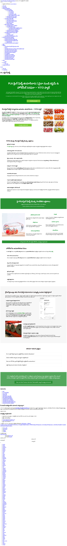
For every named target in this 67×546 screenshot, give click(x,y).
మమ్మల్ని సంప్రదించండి (6, 64)
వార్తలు (4, 60)
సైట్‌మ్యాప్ (29, 423)
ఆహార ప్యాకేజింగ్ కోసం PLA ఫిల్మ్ (14, 15)
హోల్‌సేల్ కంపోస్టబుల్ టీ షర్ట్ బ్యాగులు (36, 424)
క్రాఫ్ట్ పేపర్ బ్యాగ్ (9, 41)
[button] (33, 101)
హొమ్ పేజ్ (4, 68)
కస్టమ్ (3, 44)
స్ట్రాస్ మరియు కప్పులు (10, 19)
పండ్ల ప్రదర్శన (5, 7)
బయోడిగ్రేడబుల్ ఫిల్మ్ (8, 9)
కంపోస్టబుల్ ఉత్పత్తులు (6, 8)
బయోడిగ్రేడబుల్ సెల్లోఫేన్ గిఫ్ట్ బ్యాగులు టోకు (12, 46)
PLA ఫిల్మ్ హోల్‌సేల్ (10, 10)
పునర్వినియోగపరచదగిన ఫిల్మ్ (9, 38)
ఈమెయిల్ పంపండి (3, 434)
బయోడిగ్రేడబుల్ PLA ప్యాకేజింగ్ (12, 25)
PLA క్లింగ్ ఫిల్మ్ (11, 12)
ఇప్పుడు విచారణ (3, 411)
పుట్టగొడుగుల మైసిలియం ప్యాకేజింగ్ (12, 31)
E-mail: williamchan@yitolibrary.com (9, 419)
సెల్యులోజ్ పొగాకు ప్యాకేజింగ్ (9, 54)
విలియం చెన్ (11, 435)
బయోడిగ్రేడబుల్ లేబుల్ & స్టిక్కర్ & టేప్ (11, 32)
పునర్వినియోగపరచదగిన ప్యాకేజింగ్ (8, 37)
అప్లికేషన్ (4, 45)
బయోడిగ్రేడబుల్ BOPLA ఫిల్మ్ (11, 16)
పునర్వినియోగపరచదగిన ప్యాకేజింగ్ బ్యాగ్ (11, 40)
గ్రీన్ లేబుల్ (8, 33)
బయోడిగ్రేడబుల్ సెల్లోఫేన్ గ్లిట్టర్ (9, 59)
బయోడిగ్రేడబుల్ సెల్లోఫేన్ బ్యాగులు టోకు (9, 401)
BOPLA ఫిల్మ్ (5, 393)
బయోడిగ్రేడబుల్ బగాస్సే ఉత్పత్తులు (12, 30)
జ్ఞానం (5, 61)
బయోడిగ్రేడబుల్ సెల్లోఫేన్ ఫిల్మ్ (11, 17)
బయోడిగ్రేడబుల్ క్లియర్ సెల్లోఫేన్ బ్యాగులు (15, 27)
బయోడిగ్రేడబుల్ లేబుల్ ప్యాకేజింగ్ (10, 52)
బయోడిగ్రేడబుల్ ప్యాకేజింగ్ (57, 424)
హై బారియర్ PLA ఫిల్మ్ (12, 14)
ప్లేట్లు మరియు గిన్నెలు (10, 22)
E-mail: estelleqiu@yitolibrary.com (8, 420)
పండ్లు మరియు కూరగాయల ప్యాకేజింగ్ (11, 51)
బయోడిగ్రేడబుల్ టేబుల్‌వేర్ (9, 18)
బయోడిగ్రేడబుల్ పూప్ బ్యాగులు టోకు (11, 49)
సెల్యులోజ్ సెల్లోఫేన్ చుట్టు (11, 26)
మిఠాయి (6, 47)
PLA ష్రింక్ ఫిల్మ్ (11, 11)
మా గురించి (4, 62)
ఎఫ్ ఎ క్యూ (6, 63)
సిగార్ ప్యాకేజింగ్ (7, 53)
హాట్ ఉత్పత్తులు (24, 423)
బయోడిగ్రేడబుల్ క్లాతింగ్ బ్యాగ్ (9, 56)
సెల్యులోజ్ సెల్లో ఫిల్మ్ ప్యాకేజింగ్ (7, 398)
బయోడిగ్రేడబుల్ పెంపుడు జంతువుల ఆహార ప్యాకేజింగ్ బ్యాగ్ (14, 48)
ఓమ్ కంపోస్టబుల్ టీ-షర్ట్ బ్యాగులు (47, 424)
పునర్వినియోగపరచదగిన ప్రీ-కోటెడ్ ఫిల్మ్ (11, 39)
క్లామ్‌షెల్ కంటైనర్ (9, 23)
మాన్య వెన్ (10, 436)
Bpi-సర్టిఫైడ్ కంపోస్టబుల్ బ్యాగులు (23, 424)
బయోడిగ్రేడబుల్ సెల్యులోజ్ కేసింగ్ (14, 29)
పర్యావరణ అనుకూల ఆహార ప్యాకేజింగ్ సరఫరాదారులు (9, 424)
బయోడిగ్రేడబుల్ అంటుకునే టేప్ (10, 55)
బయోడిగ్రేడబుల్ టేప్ (10, 34)
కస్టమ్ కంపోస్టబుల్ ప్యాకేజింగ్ (9, 24)
